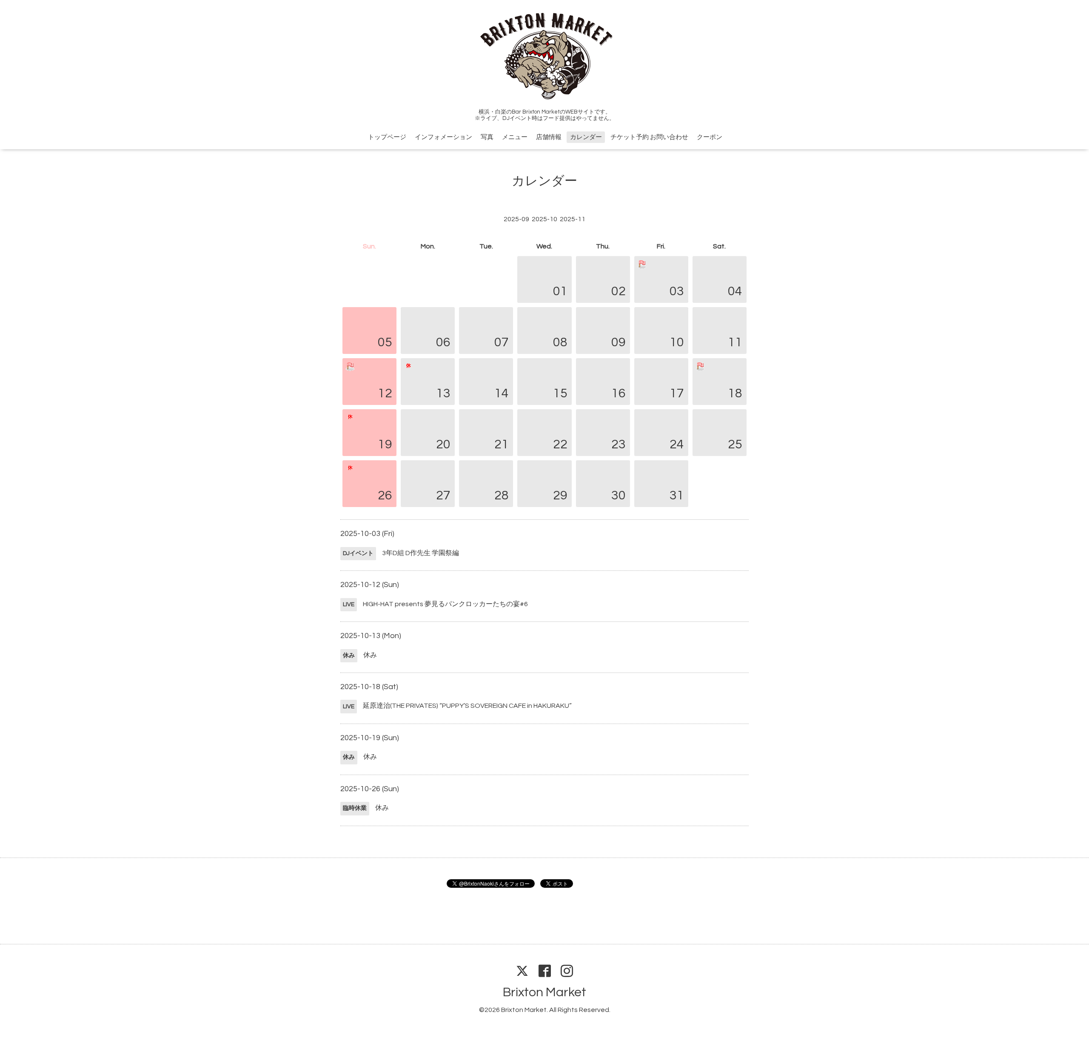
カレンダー (586, 137)
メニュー (514, 137)
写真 (487, 137)
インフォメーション (443, 137)
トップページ (387, 137)
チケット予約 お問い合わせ (649, 137)
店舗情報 (549, 137)
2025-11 (572, 219)
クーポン (709, 137)
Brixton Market (544, 992)
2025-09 (516, 219)
